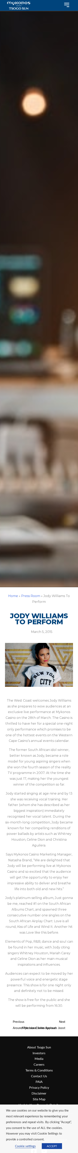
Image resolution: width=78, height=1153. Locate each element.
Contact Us (39, 1076)
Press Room (30, 596)
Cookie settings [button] (25, 1146)
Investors (39, 1053)
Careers (39, 1064)
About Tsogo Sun (39, 1047)
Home (13, 596)
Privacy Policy (39, 1087)
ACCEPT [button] (52, 1146)
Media (39, 1058)
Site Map (39, 1099)
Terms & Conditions (39, 1070)
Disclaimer (39, 1093)
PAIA (39, 1081)
